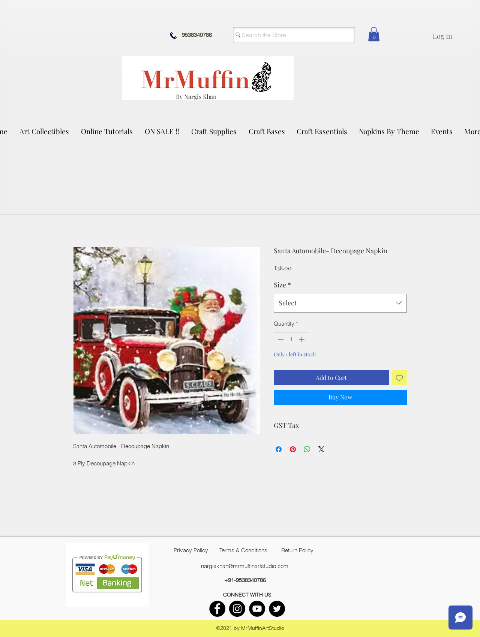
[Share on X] (321, 449)
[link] (374, 34)
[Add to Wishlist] (399, 377)
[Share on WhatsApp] (307, 449)
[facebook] (217, 609)
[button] (44, 131)
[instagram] (237, 609)
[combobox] (340, 303)
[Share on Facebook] (278, 449)
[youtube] (257, 609)
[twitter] (277, 609)
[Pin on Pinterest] (292, 449)
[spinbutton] (291, 339)
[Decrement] (280, 339)
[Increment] (302, 339)
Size (282, 284)
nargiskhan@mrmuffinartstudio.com (244, 566)
